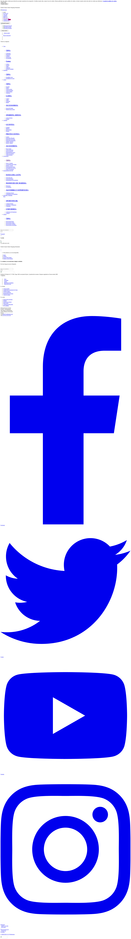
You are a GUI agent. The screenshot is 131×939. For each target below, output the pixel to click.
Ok (5, 2)
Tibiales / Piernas (9, 141)
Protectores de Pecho (10, 139)
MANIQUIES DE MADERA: (16, 183)
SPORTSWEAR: (12, 201)
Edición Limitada (9, 69)
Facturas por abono (7, 302)
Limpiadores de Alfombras (11, 194)
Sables (7, 88)
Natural (7, 65)
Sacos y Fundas (9, 163)
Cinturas (8, 55)
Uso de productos (7, 292)
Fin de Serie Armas (10, 222)
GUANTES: (10, 124)
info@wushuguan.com (8, 314)
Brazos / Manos (9, 143)
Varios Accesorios (10, 153)
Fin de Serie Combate (10, 224)
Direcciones (5, 303)
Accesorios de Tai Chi (11, 168)
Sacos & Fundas (9, 108)
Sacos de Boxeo (9, 151)
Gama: (8, 61)
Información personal (7, 299)
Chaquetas (8, 206)
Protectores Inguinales (10, 140)
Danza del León (7, 284)
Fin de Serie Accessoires (11, 225)
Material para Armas (10, 109)
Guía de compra (6, 294)
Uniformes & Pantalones (11, 212)
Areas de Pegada (9, 150)
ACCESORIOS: (11, 146)
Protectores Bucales (10, 138)
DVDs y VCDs (9, 165)
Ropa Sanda (8, 148)
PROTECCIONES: (13, 134)
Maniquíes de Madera (8, 282)
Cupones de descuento (8, 304)
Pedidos (5, 300)
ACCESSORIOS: (12, 105)
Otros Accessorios (10, 169)
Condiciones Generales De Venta (10, 290)
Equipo (7, 119)
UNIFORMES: (11, 209)
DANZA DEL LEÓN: (13, 175)
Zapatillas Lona (9, 77)
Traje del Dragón (9, 178)
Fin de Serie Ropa (10, 221)
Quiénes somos (6, 291)
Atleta (7, 66)
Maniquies (8, 185)
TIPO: (8, 50)
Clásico (7, 64)
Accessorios (8, 58)
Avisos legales (6, 288)
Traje (5, 279)
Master (7, 102)
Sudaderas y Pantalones (11, 204)
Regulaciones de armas (8, 293)
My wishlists (6, 305)
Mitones (7, 128)
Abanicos (8, 93)
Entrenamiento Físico (10, 152)
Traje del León (9, 177)
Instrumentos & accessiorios (12, 180)
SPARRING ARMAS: (13, 115)
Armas (5, 281)
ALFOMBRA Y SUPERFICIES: (17, 190)
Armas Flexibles (9, 90)
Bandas (7, 131)
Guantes (8, 127)
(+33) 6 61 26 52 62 (6, 315)
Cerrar (2, 2)
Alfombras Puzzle (10, 193)
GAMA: (9, 96)
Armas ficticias (9, 117)
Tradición (8, 67)
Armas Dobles (9, 91)
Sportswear (8, 57)
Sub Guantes (9, 129)
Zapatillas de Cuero (10, 78)
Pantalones (8, 54)
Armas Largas (9, 89)
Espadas (8, 86)
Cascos (7, 136)
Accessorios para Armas (11, 164)
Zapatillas (6, 280)
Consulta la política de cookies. (110, 1)
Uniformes (8, 53)
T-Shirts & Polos (9, 203)
